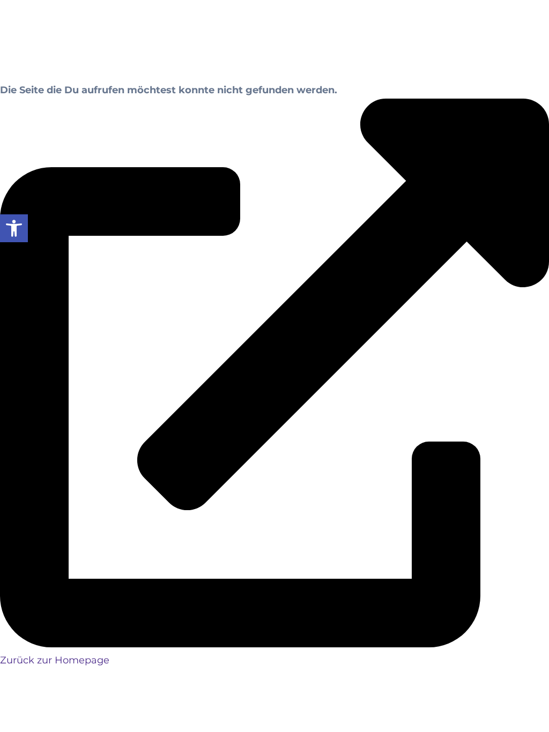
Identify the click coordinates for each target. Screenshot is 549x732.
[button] (14, 228)
